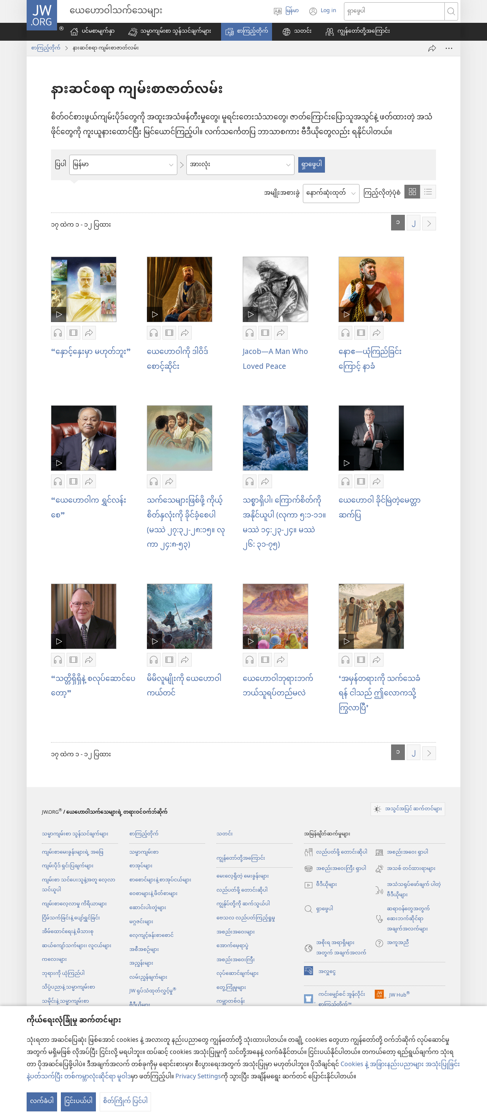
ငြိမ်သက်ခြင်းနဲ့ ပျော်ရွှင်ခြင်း (71, 918)
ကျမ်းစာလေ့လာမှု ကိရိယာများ (74, 903)
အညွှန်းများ (141, 963)
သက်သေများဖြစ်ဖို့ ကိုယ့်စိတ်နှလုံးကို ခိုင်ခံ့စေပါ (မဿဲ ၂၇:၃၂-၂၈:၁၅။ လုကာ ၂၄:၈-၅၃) (186, 523)
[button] (169, 32)
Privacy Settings (198, 1077)
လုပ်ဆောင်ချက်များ (237, 973)
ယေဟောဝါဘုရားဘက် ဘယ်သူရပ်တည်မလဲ (278, 686)
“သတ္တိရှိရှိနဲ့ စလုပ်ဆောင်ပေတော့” (93, 686)
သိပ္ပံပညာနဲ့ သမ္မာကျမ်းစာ (68, 987)
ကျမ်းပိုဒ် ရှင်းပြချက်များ (68, 865)
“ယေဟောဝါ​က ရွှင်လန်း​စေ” (88, 508)
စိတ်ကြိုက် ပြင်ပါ (125, 1101)
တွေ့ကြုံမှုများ (231, 987)
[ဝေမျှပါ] (432, 48)
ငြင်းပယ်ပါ (78, 1101)
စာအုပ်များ (141, 865)
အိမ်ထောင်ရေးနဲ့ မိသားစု (68, 931)
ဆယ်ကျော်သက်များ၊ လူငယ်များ (76, 945)
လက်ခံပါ (42, 1101)
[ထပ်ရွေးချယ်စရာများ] (449, 48)
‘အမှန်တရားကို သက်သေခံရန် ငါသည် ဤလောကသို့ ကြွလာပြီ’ (379, 694)
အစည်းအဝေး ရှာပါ (401, 853)
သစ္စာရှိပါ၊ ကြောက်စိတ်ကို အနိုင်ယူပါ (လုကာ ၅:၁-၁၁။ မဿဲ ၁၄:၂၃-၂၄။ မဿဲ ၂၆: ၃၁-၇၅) (284, 523)
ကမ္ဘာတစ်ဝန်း (230, 1001)
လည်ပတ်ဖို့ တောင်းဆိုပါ (241, 890)
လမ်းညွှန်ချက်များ (148, 977)
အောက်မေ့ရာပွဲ (232, 945)
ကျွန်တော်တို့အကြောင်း (240, 858)
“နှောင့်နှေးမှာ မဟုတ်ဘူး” (91, 352)
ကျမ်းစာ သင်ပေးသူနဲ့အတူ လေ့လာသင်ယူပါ (78, 885)
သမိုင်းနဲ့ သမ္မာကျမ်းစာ (65, 1001)
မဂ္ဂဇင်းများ (141, 921)
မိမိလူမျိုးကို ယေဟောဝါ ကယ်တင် (184, 686)
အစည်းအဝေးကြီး (235, 959)
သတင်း (224, 834)
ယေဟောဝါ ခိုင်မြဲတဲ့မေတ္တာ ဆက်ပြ (380, 508)
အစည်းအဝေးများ (235, 932)
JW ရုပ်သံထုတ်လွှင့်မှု (152, 991)
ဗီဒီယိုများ (139, 1005)
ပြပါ (60, 165)
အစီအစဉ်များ (144, 949)
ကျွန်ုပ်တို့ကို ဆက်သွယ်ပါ (243, 903)
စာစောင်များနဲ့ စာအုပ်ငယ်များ (160, 880)
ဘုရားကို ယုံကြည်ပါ (63, 973)
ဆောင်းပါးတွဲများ (147, 907)
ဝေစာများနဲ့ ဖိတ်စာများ (153, 893)
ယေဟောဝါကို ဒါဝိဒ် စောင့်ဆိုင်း (177, 359)
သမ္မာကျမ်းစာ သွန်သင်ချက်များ (75, 834)
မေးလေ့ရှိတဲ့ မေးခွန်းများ (242, 876)
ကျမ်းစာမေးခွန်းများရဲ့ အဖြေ (72, 852)
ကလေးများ (54, 959)
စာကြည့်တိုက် (45, 48)
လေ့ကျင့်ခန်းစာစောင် (151, 935)
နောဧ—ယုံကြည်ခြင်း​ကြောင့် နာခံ (370, 359)
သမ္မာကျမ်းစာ (144, 852)
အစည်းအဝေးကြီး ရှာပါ (335, 869)
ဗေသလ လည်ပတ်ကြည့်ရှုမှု (245, 918)
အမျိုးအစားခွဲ (282, 193)
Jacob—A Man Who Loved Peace (275, 359)
